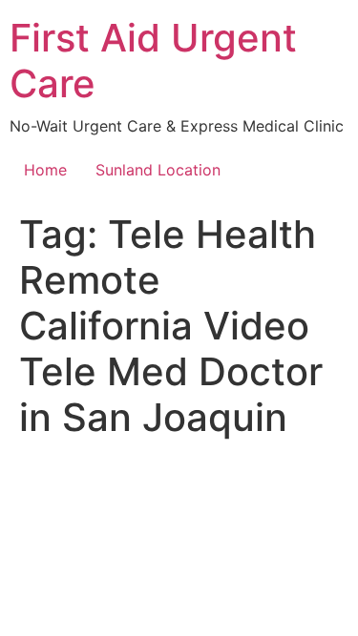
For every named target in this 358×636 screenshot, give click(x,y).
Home (45, 169)
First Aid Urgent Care (153, 60)
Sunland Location (158, 169)
